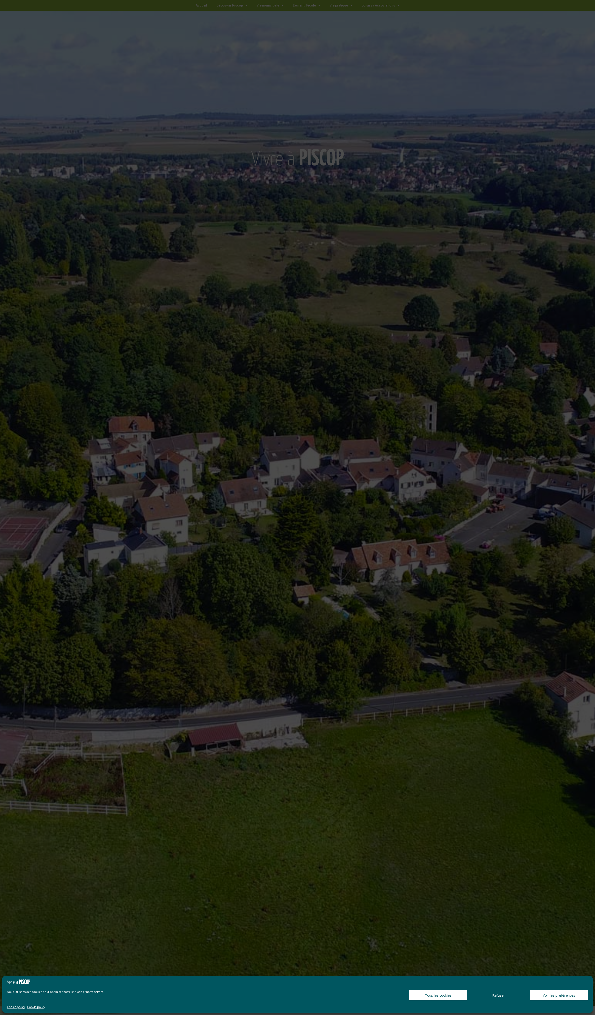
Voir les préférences (559, 995)
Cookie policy (16, 1007)
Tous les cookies (438, 995)
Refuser (498, 995)
